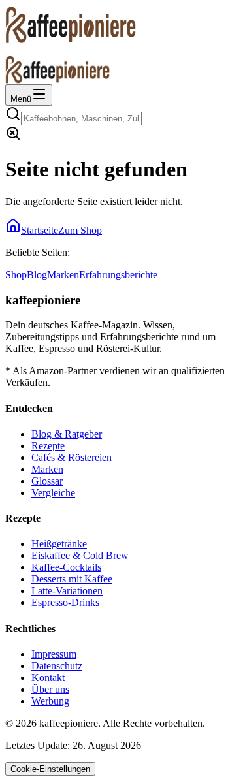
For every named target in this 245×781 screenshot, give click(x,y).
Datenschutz (56, 665)
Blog (37, 274)
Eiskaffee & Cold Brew (80, 555)
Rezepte (48, 445)
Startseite (39, 230)
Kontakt (48, 677)
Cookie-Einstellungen (50, 769)
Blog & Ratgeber (66, 433)
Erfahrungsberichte (118, 274)
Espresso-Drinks (65, 602)
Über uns (50, 689)
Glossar (47, 480)
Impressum (53, 654)
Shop (16, 274)
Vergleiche (53, 492)
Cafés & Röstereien (71, 457)
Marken (63, 274)
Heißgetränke (59, 543)
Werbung (50, 701)
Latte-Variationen (67, 590)
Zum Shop (80, 230)
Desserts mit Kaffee (71, 578)
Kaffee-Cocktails (66, 567)
